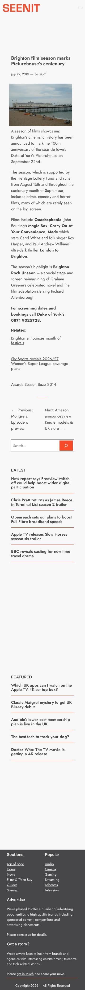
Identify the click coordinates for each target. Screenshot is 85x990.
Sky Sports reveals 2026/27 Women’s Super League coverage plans (39, 363)
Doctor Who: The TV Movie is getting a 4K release (37, 751)
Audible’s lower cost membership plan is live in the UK (40, 721)
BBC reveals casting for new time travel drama (40, 553)
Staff (42, 74)
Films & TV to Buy (19, 879)
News (11, 874)
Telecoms (51, 884)
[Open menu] (79, 8)
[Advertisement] (42, 614)
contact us (24, 934)
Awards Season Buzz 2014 (33, 384)
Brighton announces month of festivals (36, 340)
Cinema (50, 869)
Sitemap (12, 890)
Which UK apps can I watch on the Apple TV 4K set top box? (41, 687)
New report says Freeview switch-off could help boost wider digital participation (40, 482)
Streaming (52, 879)
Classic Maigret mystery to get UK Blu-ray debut (41, 704)
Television (52, 890)
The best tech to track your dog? (40, 737)
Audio (49, 864)
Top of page (15, 864)
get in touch (25, 973)
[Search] (66, 446)
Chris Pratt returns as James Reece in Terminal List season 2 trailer (41, 502)
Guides (12, 884)
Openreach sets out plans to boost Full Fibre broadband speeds (41, 519)
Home (11, 869)
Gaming (50, 874)
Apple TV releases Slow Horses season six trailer (39, 536)
